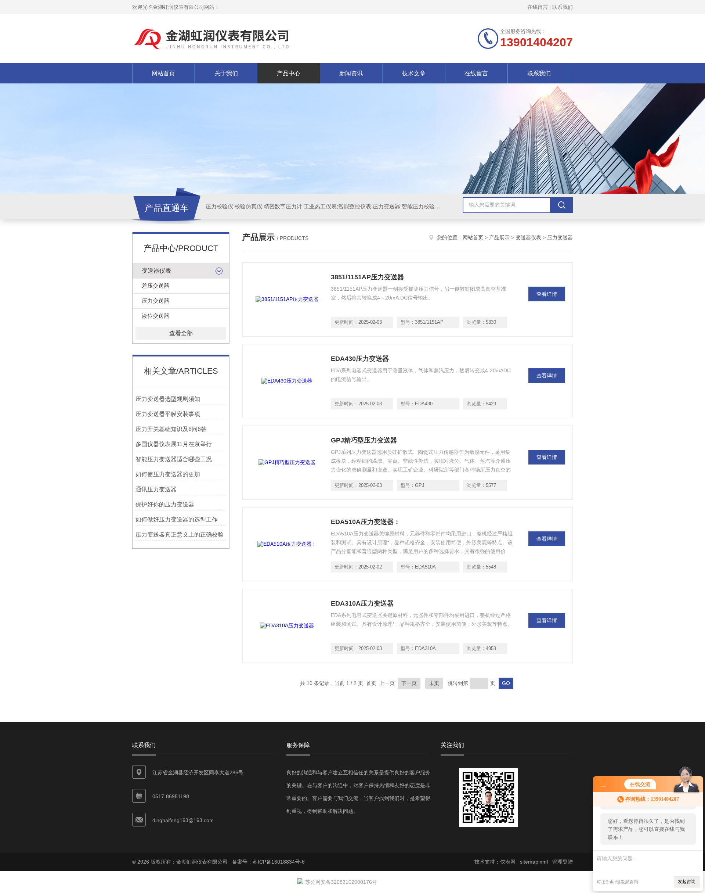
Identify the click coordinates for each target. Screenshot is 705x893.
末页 (434, 683)
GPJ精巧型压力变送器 (364, 440)
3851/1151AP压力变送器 (367, 277)
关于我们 (226, 73)
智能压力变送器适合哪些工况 (173, 459)
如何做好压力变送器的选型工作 (176, 519)
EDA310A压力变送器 (362, 603)
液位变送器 (155, 316)
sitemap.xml (534, 862)
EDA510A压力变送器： (365, 522)
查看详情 (546, 294)
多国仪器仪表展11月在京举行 (173, 444)
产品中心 (288, 73)
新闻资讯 (351, 73)
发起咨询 (686, 881)
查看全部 (181, 333)
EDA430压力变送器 (360, 358)
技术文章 (414, 73)
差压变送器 (155, 286)
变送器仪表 (156, 271)
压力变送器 (155, 301)
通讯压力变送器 (156, 489)
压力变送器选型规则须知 (167, 399)
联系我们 (562, 7)
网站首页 (163, 73)
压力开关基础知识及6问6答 (171, 429)
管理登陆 (562, 862)
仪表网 (508, 862)
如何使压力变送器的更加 (167, 474)
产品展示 (499, 237)
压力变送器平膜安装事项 (167, 414)
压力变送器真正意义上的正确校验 (179, 534)
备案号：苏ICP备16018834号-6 (268, 862)
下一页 (409, 683)
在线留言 (537, 7)
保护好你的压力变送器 (164, 504)
